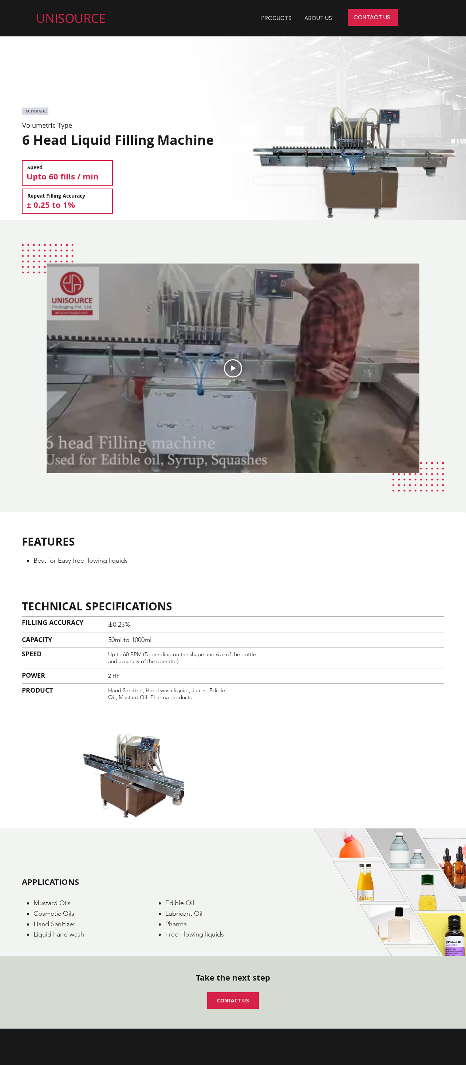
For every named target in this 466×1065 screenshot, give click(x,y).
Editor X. (275, 1047)
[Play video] (233, 368)
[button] (276, 18)
